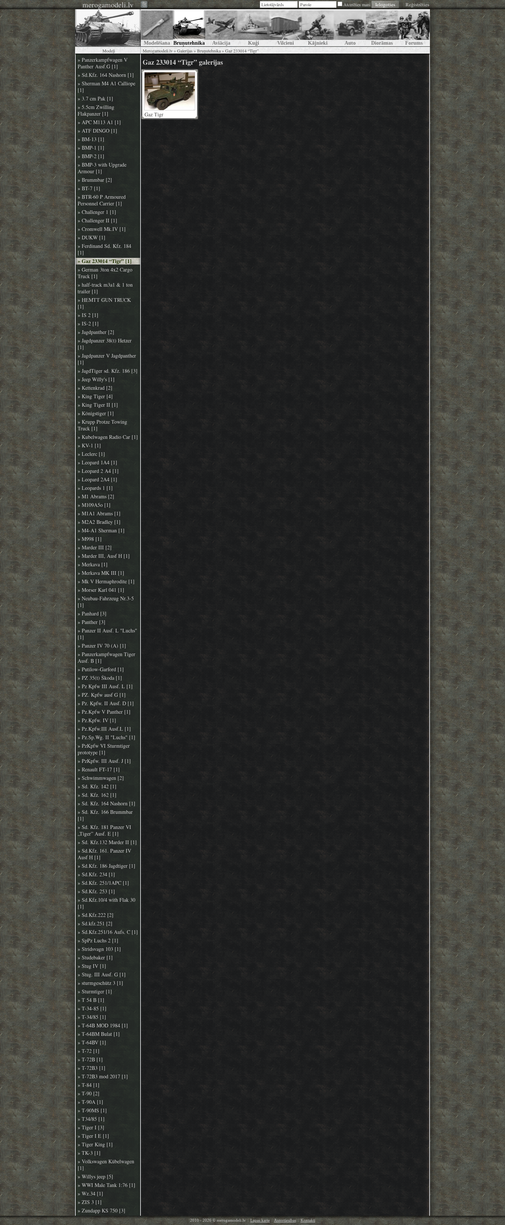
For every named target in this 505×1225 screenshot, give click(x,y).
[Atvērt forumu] (414, 27)
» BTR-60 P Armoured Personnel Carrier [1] (102, 200)
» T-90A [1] (90, 1102)
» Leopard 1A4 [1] (97, 462)
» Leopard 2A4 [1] (97, 479)
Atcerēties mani (356, 4)
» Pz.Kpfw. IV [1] (97, 720)
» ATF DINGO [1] (97, 130)
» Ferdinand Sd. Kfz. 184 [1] (104, 249)
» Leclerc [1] (91, 454)
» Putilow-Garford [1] (101, 669)
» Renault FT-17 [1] (99, 769)
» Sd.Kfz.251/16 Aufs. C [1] (108, 932)
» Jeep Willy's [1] (96, 379)
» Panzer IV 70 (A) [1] (102, 645)
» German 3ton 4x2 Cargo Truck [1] (105, 273)
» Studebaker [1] (95, 957)
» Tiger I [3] (91, 1127)
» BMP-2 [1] (91, 156)
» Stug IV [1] (92, 966)
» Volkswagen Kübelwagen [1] (106, 1164)
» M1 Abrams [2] (96, 496)
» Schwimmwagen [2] (101, 778)
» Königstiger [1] (96, 413)
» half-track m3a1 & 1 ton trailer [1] (105, 288)
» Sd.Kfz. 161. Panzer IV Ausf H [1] (104, 854)
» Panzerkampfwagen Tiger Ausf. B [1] (106, 657)
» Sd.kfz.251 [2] (95, 923)
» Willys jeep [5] (95, 1176)
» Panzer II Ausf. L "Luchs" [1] (107, 634)
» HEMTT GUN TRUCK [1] (104, 303)
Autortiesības (285, 1220)
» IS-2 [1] (88, 323)
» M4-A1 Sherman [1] (101, 530)
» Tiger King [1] (95, 1144)
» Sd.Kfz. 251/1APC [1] (103, 883)
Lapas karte (260, 1220)
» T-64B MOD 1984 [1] (103, 1025)
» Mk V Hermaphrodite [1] (106, 581)
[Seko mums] (145, 5)
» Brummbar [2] (95, 180)
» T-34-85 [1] (92, 1008)
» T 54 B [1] (91, 1000)
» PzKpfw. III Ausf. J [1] (104, 761)
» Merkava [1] (93, 564)
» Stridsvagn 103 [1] (99, 949)
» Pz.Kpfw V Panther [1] (104, 712)
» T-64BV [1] (92, 1042)
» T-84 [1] (88, 1085)
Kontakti (308, 1220)
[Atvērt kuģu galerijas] (253, 27)
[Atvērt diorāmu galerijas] (382, 27)
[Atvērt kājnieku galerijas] (318, 27)
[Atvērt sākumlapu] (108, 27)
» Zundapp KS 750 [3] (101, 1210)
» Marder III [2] (95, 547)
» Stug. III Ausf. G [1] (102, 974)
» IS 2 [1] (88, 315)
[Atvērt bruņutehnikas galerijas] (189, 27)
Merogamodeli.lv (158, 51)
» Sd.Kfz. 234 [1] (96, 874)
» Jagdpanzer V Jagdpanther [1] (107, 359)
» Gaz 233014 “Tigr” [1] (105, 261)
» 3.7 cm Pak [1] (95, 98)
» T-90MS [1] (92, 1110)
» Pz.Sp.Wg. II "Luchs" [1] (106, 737)
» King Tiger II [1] (98, 405)
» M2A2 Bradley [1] (99, 522)
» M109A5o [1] (94, 505)
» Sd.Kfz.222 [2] (95, 915)
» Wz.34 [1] (90, 1193)
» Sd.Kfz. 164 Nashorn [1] (106, 75)
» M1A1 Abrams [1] (99, 513)
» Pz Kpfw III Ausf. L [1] (105, 686)
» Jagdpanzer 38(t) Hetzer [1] (105, 344)
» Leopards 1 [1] (95, 488)
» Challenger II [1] (97, 220)
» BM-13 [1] (91, 139)
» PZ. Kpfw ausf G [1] (102, 695)
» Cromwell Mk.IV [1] (102, 229)
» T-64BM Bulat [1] (99, 1034)
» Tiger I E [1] (93, 1136)
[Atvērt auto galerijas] (350, 27)
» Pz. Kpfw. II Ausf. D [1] (106, 703)
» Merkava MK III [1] (101, 573)
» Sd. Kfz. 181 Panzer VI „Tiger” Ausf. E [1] (104, 830)
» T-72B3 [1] (91, 1068)
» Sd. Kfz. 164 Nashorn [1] (106, 803)
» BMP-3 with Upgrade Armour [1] (102, 168)
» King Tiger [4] (95, 396)
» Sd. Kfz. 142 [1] (97, 786)
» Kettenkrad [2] (95, 388)
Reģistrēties (417, 4)
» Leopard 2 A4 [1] (98, 471)
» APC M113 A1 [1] (99, 122)
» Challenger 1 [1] (97, 212)
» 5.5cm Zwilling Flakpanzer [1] (96, 110)
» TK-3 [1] (89, 1153)
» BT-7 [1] (89, 188)
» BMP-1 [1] (91, 147)
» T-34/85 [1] (92, 1017)
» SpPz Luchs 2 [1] (98, 940)
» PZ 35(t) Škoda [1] (100, 678)
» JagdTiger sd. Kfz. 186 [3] (108, 371)
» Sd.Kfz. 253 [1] (96, 891)
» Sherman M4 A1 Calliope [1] (106, 86)
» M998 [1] (90, 539)
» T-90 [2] (88, 1093)
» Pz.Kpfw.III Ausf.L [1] (104, 729)
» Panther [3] (91, 622)
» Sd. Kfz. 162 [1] (97, 795)
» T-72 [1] (88, 1051)
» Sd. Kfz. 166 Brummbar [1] (105, 815)
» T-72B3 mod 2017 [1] (103, 1076)
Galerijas (185, 51)
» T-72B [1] (90, 1059)
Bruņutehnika (209, 51)
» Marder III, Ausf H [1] (104, 556)
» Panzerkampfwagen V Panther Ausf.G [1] (103, 63)
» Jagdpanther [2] (96, 332)
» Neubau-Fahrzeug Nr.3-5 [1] (106, 601)
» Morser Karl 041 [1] (101, 590)
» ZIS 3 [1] (90, 1202)
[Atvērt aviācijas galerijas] (221, 27)
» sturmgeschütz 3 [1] (100, 983)
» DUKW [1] (91, 237)
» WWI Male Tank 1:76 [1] (106, 1185)
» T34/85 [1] (91, 1119)
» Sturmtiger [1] (95, 991)
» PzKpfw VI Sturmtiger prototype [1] (104, 749)
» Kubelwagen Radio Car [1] (108, 437)
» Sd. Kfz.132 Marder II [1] (107, 842)
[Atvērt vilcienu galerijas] (286, 27)
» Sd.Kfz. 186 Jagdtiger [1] (106, 866)
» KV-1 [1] (89, 445)
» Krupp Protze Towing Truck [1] (102, 425)
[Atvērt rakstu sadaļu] (157, 27)
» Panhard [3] (92, 613)
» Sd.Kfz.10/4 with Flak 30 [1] (106, 903)
